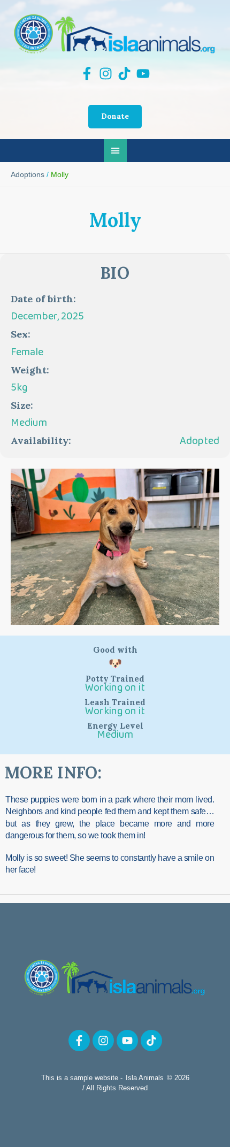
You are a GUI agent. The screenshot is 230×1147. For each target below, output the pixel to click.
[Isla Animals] (115, 33)
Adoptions (27, 174)
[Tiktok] (151, 1040)
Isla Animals (145, 1078)
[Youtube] (127, 1040)
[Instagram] (103, 1040)
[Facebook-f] (79, 1040)
